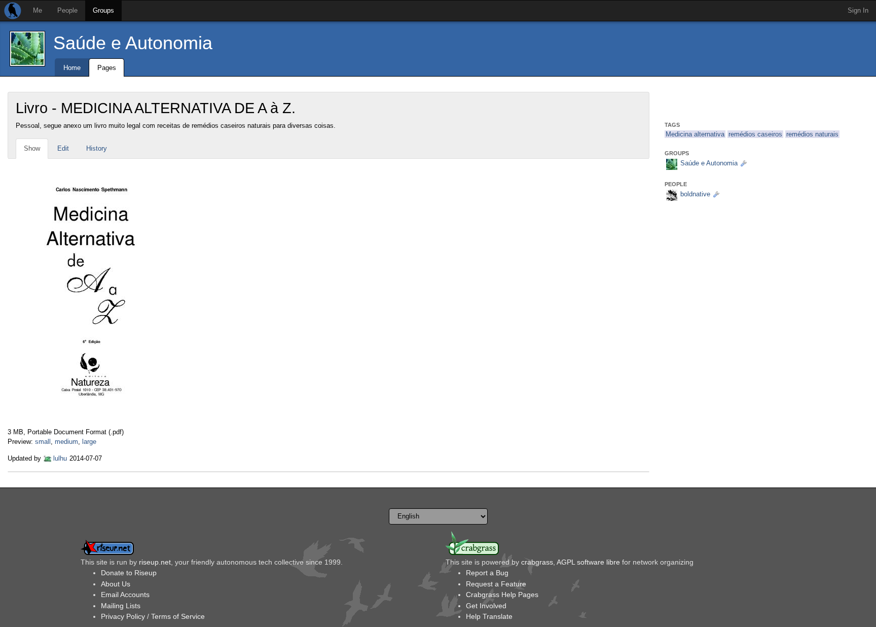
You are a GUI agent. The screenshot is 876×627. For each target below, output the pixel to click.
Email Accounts (125, 594)
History (96, 148)
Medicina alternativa (695, 134)
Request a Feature (496, 584)
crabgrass (537, 562)
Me (37, 10)
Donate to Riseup (129, 573)
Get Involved (486, 606)
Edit (63, 148)
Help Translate (489, 616)
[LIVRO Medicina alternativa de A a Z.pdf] (96, 293)
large (89, 441)
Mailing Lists (120, 606)
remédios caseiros (755, 134)
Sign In (858, 10)
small (43, 441)
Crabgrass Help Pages (502, 594)
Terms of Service (178, 616)
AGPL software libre (588, 562)
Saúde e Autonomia (132, 42)
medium (66, 441)
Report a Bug (487, 573)
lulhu (60, 458)
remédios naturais (812, 134)
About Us (115, 584)
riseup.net (155, 562)
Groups (103, 10)
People (67, 10)
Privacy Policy (123, 616)
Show (32, 148)
